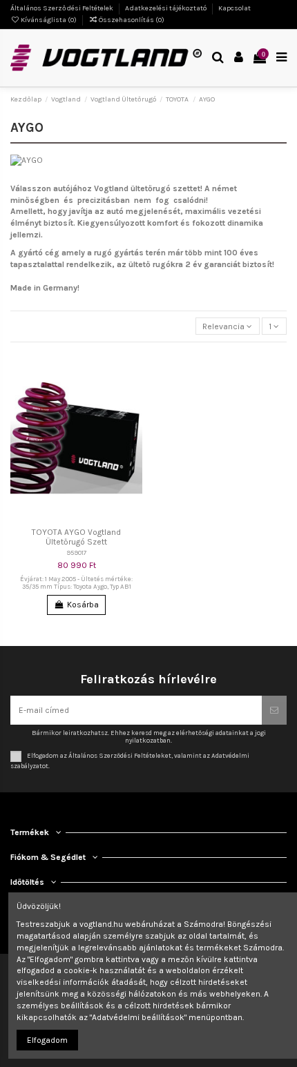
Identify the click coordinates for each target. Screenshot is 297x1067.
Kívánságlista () (48, 20)
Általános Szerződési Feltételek (62, 8)
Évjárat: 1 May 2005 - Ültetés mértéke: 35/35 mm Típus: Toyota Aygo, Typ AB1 (76, 583)
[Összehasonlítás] (132, 392)
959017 (76, 552)
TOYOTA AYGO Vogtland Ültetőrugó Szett (76, 537)
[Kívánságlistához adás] (132, 369)
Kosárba (83, 604)
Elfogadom (47, 1040)
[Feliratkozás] (274, 710)
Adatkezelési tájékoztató (166, 8)
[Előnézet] (132, 414)
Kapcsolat (234, 8)
